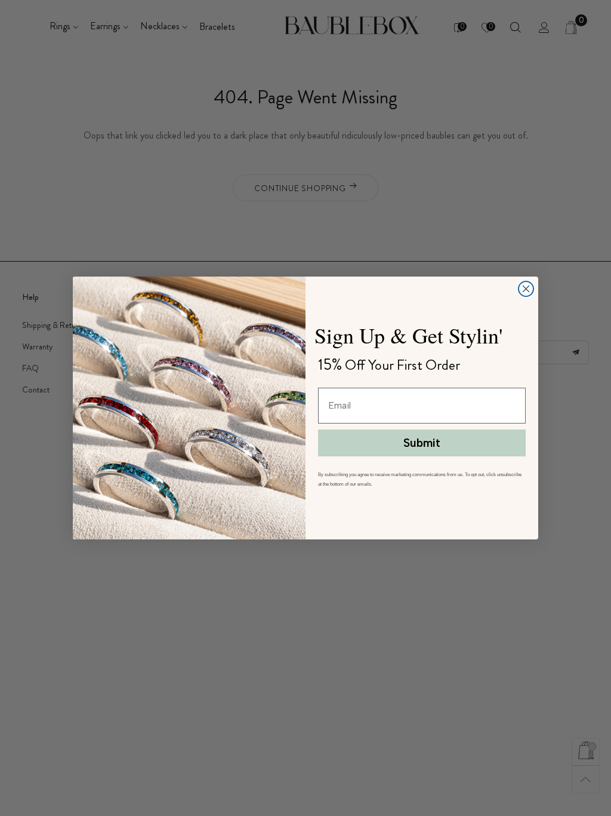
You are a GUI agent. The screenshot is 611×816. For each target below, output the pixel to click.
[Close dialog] (526, 288)
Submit (421, 443)
